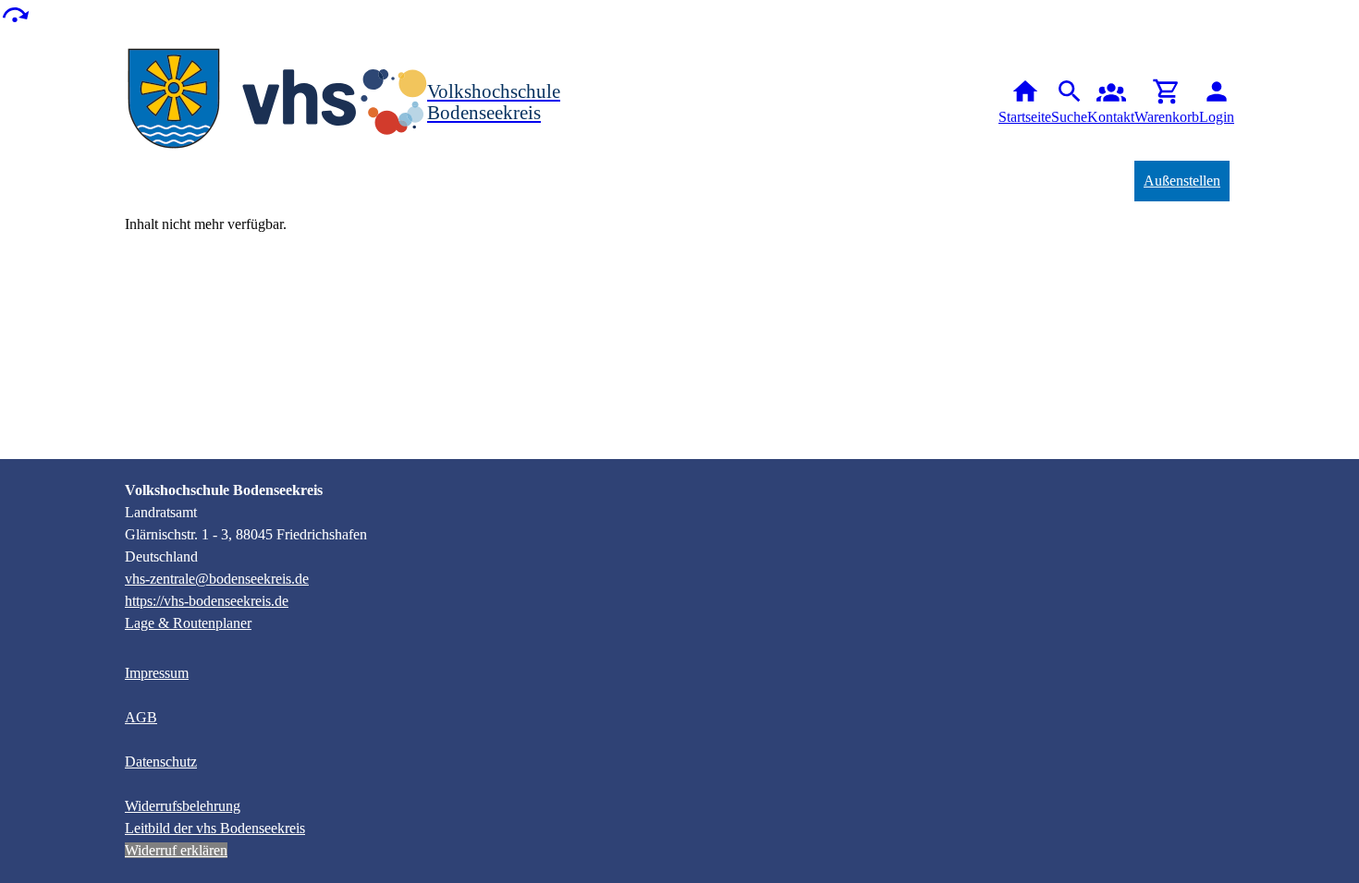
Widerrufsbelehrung (182, 806)
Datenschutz (161, 761)
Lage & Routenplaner (188, 623)
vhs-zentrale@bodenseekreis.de (217, 579)
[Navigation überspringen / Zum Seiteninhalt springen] (15, 13)
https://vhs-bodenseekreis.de (206, 601)
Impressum (157, 673)
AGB (141, 717)
